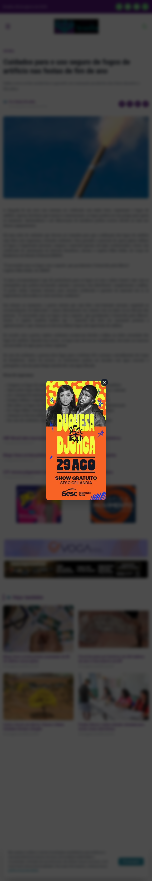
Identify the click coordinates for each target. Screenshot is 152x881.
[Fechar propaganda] (104, 382)
